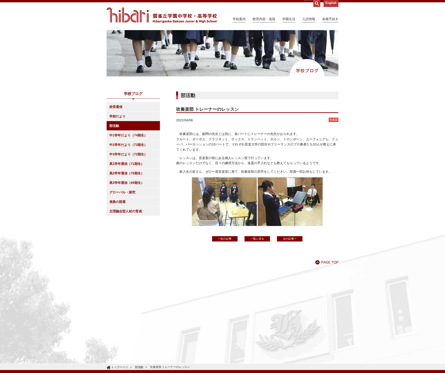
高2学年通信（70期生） (126, 173)
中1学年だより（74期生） (128, 135)
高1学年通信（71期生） (126, 164)
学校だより (117, 116)
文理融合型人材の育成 (125, 211)
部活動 (114, 126)
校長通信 (115, 107)
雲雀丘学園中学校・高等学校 (162, 15)
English (331, 3)
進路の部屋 (117, 202)
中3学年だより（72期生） (128, 154)
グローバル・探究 (122, 192)
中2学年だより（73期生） (128, 145)
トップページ (119, 367)
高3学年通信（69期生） (126, 183)
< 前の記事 (225, 238)
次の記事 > (289, 238)
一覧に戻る (257, 238)
